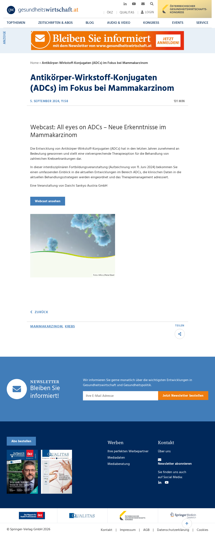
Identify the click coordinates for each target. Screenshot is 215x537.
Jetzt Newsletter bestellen (183, 395)
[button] (16, 23)
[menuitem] (110, 12)
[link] (43, 10)
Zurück (41, 312)
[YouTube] (166, 482)
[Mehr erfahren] (31, 515)
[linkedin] (160, 482)
